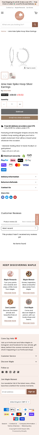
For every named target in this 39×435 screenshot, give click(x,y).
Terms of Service (14, 426)
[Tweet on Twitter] (6, 197)
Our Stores (29, 7)
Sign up (31, 391)
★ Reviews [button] (37, 219)
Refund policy (26, 426)
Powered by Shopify (19, 431)
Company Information (27, 424)
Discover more (10, 293)
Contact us (10, 7)
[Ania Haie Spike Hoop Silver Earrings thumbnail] (4, 75)
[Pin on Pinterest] (15, 197)
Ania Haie (7, 90)
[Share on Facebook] (2, 197)
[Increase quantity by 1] (20, 104)
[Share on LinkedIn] (11, 197)
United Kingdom (18, 402)
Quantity (4, 99)
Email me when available (19, 117)
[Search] (35, 24)
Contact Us (13, 424)
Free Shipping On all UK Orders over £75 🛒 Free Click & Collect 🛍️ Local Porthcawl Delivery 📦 (19, 3)
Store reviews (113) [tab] (28, 221)
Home (3, 31)
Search (4, 424)
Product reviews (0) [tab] (10, 221)
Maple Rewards (20, 7)
